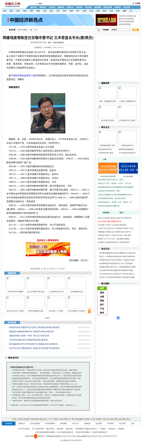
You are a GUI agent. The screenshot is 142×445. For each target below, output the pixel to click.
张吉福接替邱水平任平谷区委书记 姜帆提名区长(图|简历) (33, 344)
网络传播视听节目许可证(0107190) (89, 436)
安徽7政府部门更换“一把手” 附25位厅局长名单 (29, 336)
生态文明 (126, 7)
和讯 (128, 419)
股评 (102, 292)
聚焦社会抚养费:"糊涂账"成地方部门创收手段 (114, 218)
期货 (24, 11)
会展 (98, 11)
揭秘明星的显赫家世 (126, 149)
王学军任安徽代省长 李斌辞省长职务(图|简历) (28, 340)
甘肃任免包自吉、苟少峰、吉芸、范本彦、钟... (115, 202)
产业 (102, 309)
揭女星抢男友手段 (105, 149)
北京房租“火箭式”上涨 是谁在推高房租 (112, 225)
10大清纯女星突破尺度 (127, 153)
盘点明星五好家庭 (107, 120)
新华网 (20, 419)
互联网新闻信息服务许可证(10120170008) (61, 436)
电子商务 (122, 423)
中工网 (92, 419)
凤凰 (120, 419)
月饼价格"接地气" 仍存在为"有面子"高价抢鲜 (114, 235)
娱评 (102, 313)
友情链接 (111, 429)
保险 (38, 11)
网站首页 (33, 7)
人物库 (39, 4)
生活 (111, 11)
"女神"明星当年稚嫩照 (15, 292)
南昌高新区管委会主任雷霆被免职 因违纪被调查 (115, 187)
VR (131, 11)
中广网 (71, 419)
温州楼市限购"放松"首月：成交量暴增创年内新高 (117, 267)
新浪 (107, 419)
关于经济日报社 (23, 429)
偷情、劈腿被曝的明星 (107, 101)
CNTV (49, 419)
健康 (124, 11)
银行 (11, 11)
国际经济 (61, 7)
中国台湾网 (63, 419)
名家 (102, 297)
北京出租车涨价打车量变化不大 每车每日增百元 (117, 274)
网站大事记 (50, 429)
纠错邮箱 (121, 429)
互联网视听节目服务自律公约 (86, 429)
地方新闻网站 (50, 423)
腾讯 (124, 419)
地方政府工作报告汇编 (127, 16)
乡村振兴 (117, 7)
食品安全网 (107, 7)
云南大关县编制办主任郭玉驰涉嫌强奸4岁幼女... (115, 195)
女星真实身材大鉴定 (105, 153)
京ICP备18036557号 (110, 436)
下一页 (57, 269)
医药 (84, 11)
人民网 (14, 419)
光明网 (98, 419)
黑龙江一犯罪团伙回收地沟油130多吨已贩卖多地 (117, 256)
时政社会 (70, 7)
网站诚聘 (60, 429)
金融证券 (42, 7)
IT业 (44, 11)
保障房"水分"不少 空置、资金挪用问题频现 (114, 239)
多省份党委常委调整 (108, 176)
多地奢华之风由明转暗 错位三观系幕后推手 (114, 242)
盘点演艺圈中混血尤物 (35, 292)
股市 (5, 11)
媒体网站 (63, 423)
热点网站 (99, 423)
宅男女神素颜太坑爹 (35, 311)
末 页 (63, 269)
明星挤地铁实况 (127, 145)
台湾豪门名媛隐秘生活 (127, 101)
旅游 (104, 11)
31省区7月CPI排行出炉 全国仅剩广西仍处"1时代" (116, 228)
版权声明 (69, 429)
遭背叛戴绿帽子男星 (107, 145)
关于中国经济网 (38, 429)
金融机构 (87, 423)
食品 (51, 11)
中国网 (26, 419)
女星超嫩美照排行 (76, 292)
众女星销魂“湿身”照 (56, 292)
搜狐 (112, 419)
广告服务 (102, 429)
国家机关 (21, 423)
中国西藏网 (78, 419)
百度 (103, 419)
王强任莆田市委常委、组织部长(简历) (112, 198)
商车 (64, 11)
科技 (118, 11)
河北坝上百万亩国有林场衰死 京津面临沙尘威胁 (117, 277)
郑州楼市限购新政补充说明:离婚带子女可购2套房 (117, 253)
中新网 (86, 419)
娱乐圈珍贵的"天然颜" (127, 120)
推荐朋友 (38, 47)
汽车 (58, 11)
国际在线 (42, 419)
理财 (31, 11)
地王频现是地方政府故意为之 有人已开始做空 (116, 263)
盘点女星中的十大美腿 (15, 311)
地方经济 (88, 7)
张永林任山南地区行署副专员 (109, 206)
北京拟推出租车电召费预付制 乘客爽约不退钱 (116, 270)
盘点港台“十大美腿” (56, 311)
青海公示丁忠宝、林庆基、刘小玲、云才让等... (115, 183)
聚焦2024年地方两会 (126, 19)
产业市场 (52, 7)
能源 (71, 11)
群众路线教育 (128, 176)
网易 (116, 419)
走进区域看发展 (125, 24)
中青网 (55, 419)
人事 (30, 30)
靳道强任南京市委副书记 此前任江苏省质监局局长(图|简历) (34, 327)
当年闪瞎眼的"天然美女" (77, 311)
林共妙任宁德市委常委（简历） (109, 191)
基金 (18, 11)
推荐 (102, 288)
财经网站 (110, 423)
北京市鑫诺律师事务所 (65, 432)
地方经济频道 (22, 30)
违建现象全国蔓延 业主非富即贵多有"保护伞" (114, 232)
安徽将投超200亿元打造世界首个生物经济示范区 (117, 260)
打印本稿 (47, 47)
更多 (132, 423)
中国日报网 (34, 419)
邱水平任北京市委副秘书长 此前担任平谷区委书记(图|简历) (34, 348)
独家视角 (106, 213)
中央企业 (75, 423)
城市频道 (97, 7)
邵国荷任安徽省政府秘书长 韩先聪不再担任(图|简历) (31, 332)
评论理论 (79, 7)
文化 (91, 11)
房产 (78, 11)
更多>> (122, 213)
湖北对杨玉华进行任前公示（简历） (111, 180)
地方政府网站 (35, 423)
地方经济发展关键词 (126, 22)
